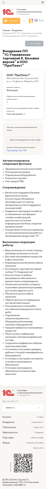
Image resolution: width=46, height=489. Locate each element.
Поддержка (38, 433)
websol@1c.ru (20, 485)
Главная (6, 30)
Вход (41, 20)
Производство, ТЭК (17, 150)
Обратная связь (37, 438)
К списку (35, 43)
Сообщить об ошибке (34, 443)
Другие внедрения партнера (24, 140)
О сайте (40, 417)
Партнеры (8, 437)
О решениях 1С (37, 422)
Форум (6, 443)
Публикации (9, 427)
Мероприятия (10, 432)
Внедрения (17, 30)
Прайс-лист (38, 427)
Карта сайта (38, 448)
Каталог (7, 417)
